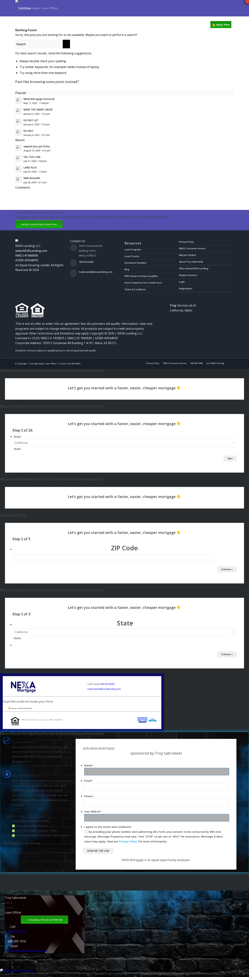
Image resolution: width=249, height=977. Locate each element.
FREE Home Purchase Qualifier (141, 276)
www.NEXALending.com (31, 251)
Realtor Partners (188, 275)
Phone (89, 796)
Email (88, 780)
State (17, 436)
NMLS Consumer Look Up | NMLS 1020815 (42, 719)
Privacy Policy (186, 241)
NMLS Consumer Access (192, 248)
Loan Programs (132, 249)
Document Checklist (135, 262)
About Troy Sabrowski (191, 261)
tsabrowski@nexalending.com (95, 272)
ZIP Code (125, 548)
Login (182, 281)
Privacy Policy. (128, 841)
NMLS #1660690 (26, 255)
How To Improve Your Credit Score (143, 282)
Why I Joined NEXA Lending (193, 268)
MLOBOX (76, 363)
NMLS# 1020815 (187, 255)
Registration (185, 288)
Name (88, 765)
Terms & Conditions (135, 289)
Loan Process (131, 256)
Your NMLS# (92, 811)
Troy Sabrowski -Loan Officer (43, 363)
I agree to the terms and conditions (107, 827)
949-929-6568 (86, 261)
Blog (126, 269)
